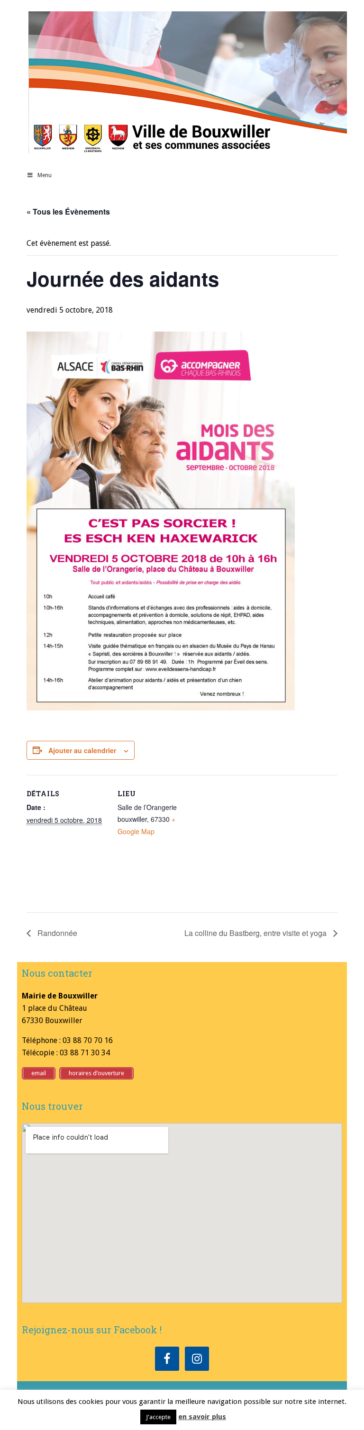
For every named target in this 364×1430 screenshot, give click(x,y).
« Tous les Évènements (68, 211)
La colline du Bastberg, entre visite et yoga (256, 932)
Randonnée (56, 932)
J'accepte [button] (158, 1417)
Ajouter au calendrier (82, 750)
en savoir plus (202, 1416)
